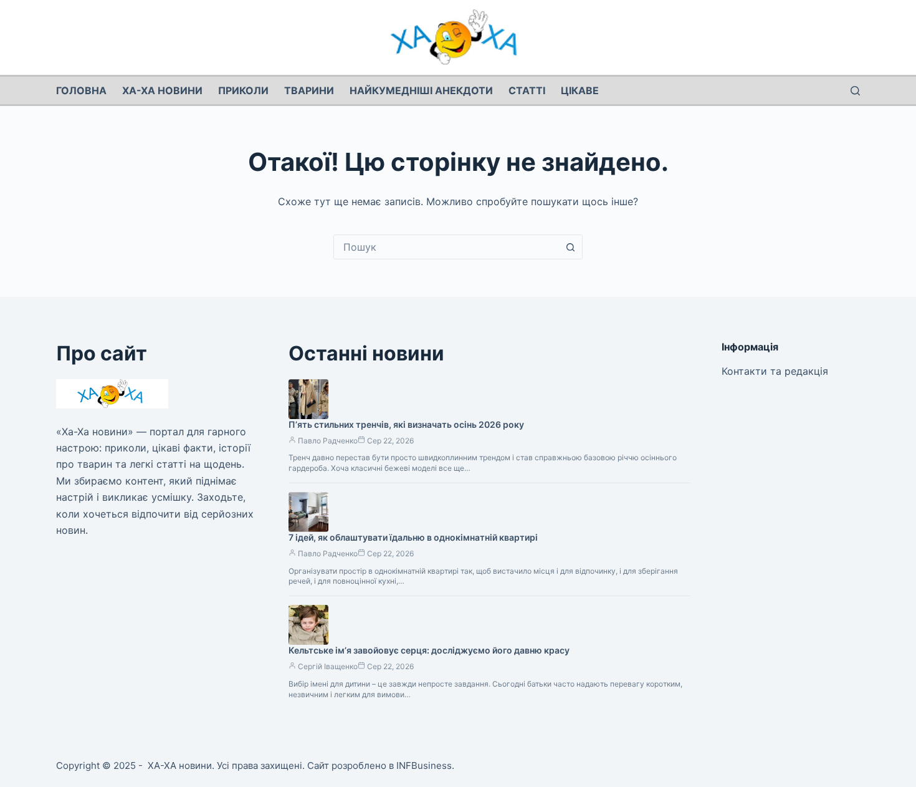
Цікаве (580, 90)
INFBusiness (424, 765)
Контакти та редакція (775, 371)
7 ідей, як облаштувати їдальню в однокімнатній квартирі (413, 537)
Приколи (243, 90)
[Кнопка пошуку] (570, 247)
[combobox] (446, 246)
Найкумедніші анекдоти (421, 90)
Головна (81, 90)
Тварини (309, 90)
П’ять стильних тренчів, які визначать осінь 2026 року (406, 424)
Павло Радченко (328, 440)
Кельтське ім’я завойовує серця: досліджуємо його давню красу (429, 650)
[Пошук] (855, 90)
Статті (526, 90)
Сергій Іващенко (328, 666)
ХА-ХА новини (162, 90)
